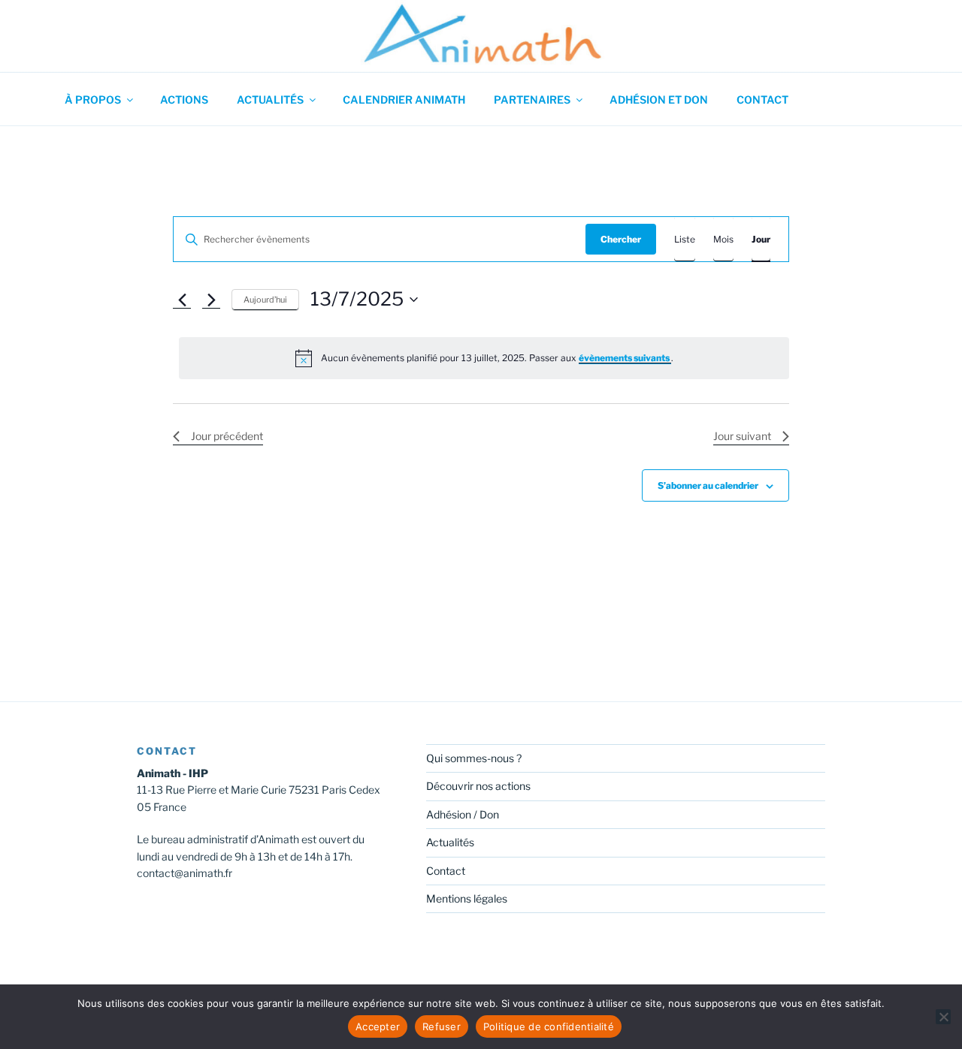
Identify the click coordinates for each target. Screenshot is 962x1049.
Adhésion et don (659, 99)
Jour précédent (227, 436)
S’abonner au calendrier (708, 485)
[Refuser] (943, 1016)
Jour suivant (742, 436)
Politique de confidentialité (548, 1026)
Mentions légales (466, 898)
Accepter (377, 1026)
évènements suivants (625, 357)
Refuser (441, 1026)
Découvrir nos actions (478, 785)
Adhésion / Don (462, 814)
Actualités (270, 99)
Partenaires (532, 99)
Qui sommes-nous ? (474, 758)
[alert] (484, 358)
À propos (93, 99)
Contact (762, 99)
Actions (184, 99)
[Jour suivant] (211, 300)
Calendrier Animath (404, 99)
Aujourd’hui (265, 299)
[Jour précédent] (182, 300)
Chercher (620, 239)
